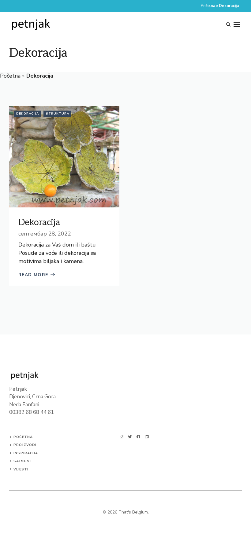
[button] (228, 25)
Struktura (57, 113)
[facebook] (138, 437)
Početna (208, 6)
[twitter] (130, 437)
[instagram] (122, 437)
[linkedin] (147, 437)
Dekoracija (27, 113)
